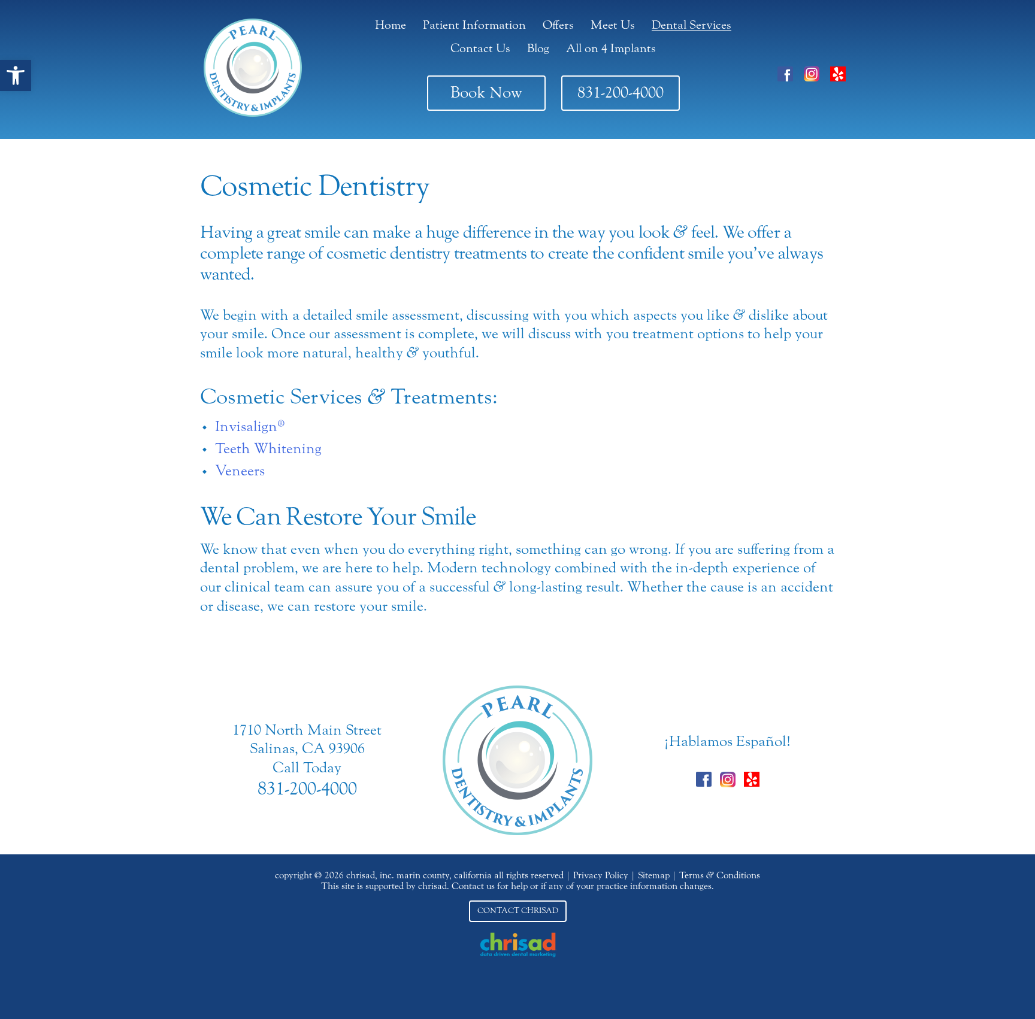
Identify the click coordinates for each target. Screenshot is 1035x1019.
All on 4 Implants (611, 48)
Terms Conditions (719, 875)
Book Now (486, 92)
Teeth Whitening (268, 448)
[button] (15, 75)
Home (390, 25)
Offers (558, 25)
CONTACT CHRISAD (517, 910)
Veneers (240, 471)
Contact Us (480, 48)
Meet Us (613, 25)
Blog (538, 48)
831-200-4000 (620, 92)
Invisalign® (250, 426)
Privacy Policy (600, 875)
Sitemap (654, 875)
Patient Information (474, 25)
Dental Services (691, 25)
